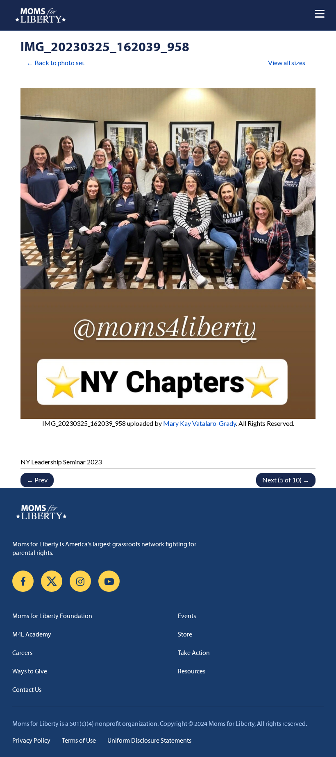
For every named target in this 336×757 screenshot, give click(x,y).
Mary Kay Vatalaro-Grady (199, 423)
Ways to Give (29, 671)
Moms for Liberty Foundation (52, 616)
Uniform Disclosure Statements (149, 740)
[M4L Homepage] (40, 15)
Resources (191, 671)
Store (185, 634)
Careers (22, 652)
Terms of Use (79, 740)
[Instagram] (80, 581)
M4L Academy (31, 634)
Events (187, 616)
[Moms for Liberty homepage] (168, 512)
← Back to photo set (55, 62)
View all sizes (286, 62)
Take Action (194, 652)
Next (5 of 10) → (285, 480)
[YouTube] (109, 581)
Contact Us (26, 689)
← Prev (37, 480)
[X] (51, 581)
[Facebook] (23, 581)
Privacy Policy (31, 740)
